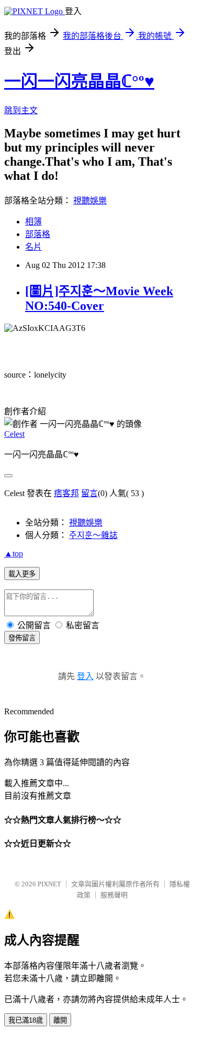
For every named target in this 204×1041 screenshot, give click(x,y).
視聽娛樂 (90, 200)
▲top (13, 553)
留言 (89, 493)
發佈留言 (22, 638)
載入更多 (22, 574)
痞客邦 (66, 493)
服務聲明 (114, 895)
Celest (14, 434)
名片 (33, 246)
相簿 (33, 221)
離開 (60, 1020)
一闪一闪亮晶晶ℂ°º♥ (79, 81)
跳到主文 (21, 110)
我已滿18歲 (25, 1020)
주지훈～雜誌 (93, 535)
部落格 (37, 234)
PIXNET (49, 884)
